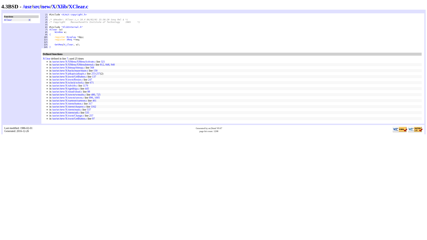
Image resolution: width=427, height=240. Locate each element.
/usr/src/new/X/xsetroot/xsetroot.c (69, 100)
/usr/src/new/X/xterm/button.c (67, 103)
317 (90, 103)
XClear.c (78, 7)
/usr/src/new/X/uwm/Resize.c (67, 79)
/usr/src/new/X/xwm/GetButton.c (69, 118)
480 (93, 94)
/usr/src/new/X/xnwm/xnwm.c (68, 97)
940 (113, 64)
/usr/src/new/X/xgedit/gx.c (66, 88)
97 (93, 118)
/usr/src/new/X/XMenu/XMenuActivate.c (74, 61)
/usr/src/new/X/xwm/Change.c (68, 115)
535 (87, 112)
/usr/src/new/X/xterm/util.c (66, 112)
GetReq (59, 44)
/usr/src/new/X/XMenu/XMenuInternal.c (73, 64)
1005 (97, 97)
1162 (93, 106)
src (36, 7)
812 (102, 64)
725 (98, 94)
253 (93, 73)
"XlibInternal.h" (72, 27)
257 (98, 73)
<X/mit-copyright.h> (74, 14)
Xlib (62, 7)
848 (107, 64)
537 (89, 109)
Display (71, 37)
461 (94, 100)
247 (90, 79)
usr (28, 7)
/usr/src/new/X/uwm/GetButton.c (69, 76)
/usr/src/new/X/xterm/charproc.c (69, 106)
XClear (8, 20)
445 (87, 88)
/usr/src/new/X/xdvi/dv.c (65, 85)
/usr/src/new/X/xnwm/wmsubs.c (69, 94)
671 (92, 82)
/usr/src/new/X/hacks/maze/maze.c (70, 70)
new (45, 7)
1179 (85, 85)
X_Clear (68, 44)
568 (92, 67)
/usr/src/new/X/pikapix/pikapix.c (69, 73)
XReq (69, 39)
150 (95, 70)
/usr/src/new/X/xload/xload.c (67, 91)
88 (88, 91)
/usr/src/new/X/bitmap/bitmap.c (68, 67)
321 (103, 61)
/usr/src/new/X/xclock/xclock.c (68, 82)
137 (94, 76)
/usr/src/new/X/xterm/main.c (67, 109)
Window (59, 32)
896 (91, 97)
